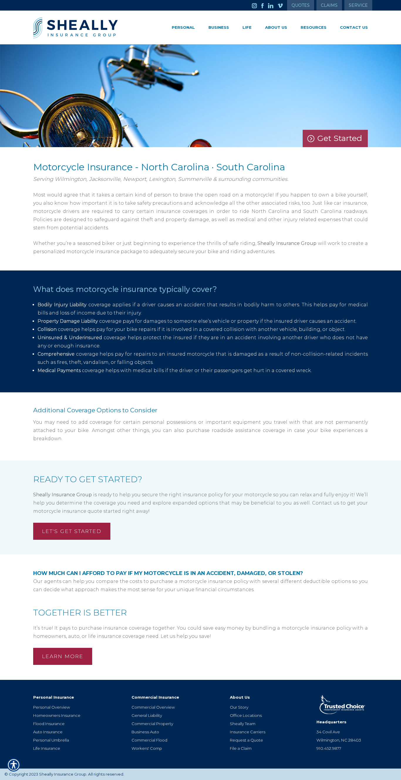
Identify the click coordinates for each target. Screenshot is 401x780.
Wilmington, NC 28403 (338, 740)
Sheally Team (242, 723)
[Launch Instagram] (256, 5)
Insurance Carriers (247, 731)
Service (358, 5)
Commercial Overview (153, 707)
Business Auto (145, 731)
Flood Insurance (49, 723)
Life (247, 27)
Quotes (301, 5)
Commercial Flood (149, 740)
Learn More (62, 656)
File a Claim (241, 748)
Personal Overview (51, 707)
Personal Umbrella (51, 740)
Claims (329, 5)
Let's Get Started (72, 531)
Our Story (239, 707)
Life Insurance (46, 748)
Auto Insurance (48, 731)
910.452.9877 (328, 748)
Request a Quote (246, 740)
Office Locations (246, 715)
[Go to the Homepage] (86, 27)
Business (218, 27)
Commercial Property (152, 723)
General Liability (147, 715)
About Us (276, 27)
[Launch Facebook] (264, 5)
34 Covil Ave (328, 731)
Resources (313, 27)
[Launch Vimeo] (282, 5)
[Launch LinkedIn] (273, 5)
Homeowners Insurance (56, 715)
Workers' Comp (147, 748)
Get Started (339, 138)
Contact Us (354, 27)
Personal (183, 27)
